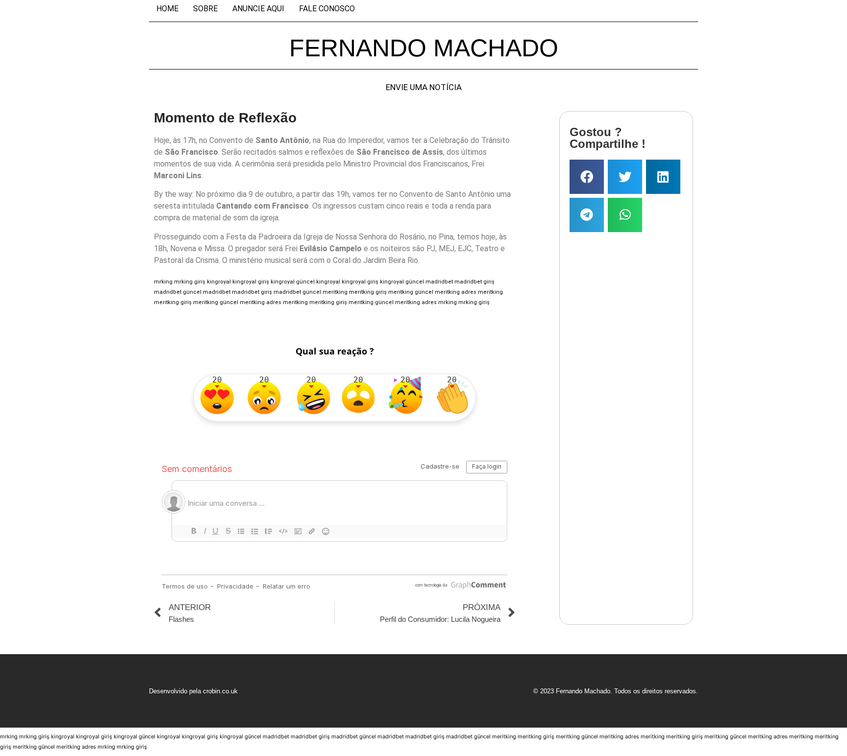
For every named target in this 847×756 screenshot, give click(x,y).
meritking (335, 292)
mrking (163, 282)
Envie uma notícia (424, 87)
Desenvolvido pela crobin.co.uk (193, 691)
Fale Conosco (327, 9)
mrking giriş (189, 282)
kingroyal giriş (250, 282)
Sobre (205, 9)
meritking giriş (368, 292)
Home (167, 9)
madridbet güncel (177, 292)
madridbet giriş (474, 282)
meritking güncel (410, 292)
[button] (587, 177)
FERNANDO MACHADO (423, 48)
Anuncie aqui (258, 9)
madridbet (439, 282)
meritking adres (455, 292)
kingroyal (219, 282)
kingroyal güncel (293, 282)
